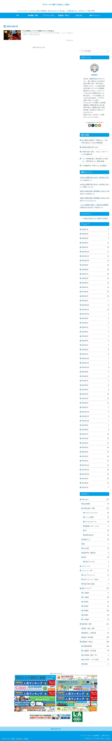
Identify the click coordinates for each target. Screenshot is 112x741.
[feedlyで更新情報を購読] (96, 125)
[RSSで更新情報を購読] (99, 125)
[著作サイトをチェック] (89, 125)
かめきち (94, 75)
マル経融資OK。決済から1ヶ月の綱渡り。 (95, 165)
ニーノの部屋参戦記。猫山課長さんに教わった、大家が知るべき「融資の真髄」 (95, 160)
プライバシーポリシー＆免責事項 (90, 735)
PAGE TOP (56, 729)
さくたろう (89, 200)
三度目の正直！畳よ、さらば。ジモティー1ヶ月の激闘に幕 (95, 153)
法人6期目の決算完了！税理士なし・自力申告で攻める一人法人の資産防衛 (95, 141)
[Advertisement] (39, 61)
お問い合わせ (105, 735)
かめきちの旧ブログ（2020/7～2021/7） (96, 218)
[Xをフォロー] (92, 125)
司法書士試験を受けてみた (90, 147)
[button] (107, 51)
